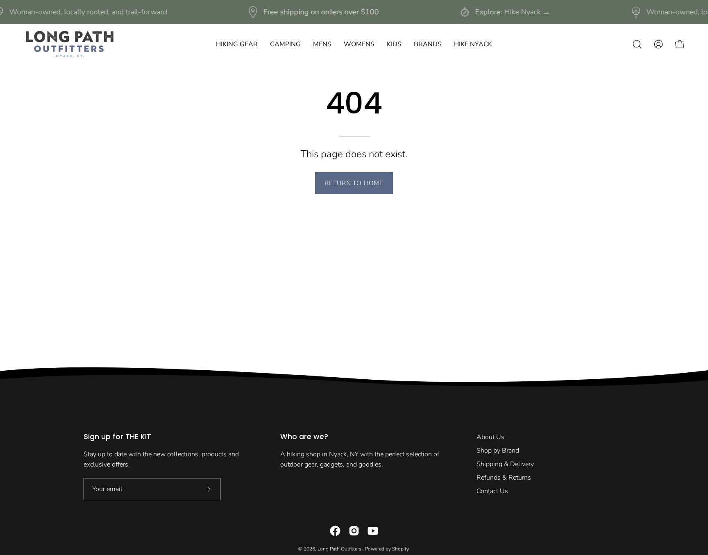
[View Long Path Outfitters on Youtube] (373, 531)
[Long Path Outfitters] (70, 44)
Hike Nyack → (527, 12)
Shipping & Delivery (505, 464)
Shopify (400, 549)
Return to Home (354, 183)
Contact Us (492, 491)
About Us (490, 437)
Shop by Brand (498, 450)
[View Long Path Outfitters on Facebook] (335, 531)
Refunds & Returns (504, 477)
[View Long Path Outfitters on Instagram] (354, 531)
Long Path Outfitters (340, 549)
